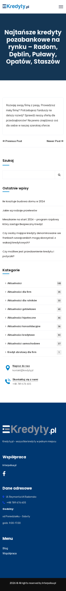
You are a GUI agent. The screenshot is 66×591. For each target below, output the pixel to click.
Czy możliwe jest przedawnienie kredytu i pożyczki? (28, 254)
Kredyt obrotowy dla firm (33, 352)
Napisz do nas (21, 365)
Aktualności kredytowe (33, 334)
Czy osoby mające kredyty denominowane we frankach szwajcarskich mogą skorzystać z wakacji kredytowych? (32, 237)
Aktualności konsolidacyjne (33, 326)
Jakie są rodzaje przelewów (20, 210)
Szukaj (8, 160)
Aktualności (34, 283)
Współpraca (10, 553)
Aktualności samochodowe (33, 343)
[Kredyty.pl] (16, 7)
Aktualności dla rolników (33, 300)
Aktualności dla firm (33, 291)
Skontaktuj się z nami (25, 379)
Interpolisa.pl (9, 465)
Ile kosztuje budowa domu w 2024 (24, 201)
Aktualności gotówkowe (33, 309)
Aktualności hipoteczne (33, 317)
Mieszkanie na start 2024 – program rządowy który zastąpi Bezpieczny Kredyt (31, 222)
